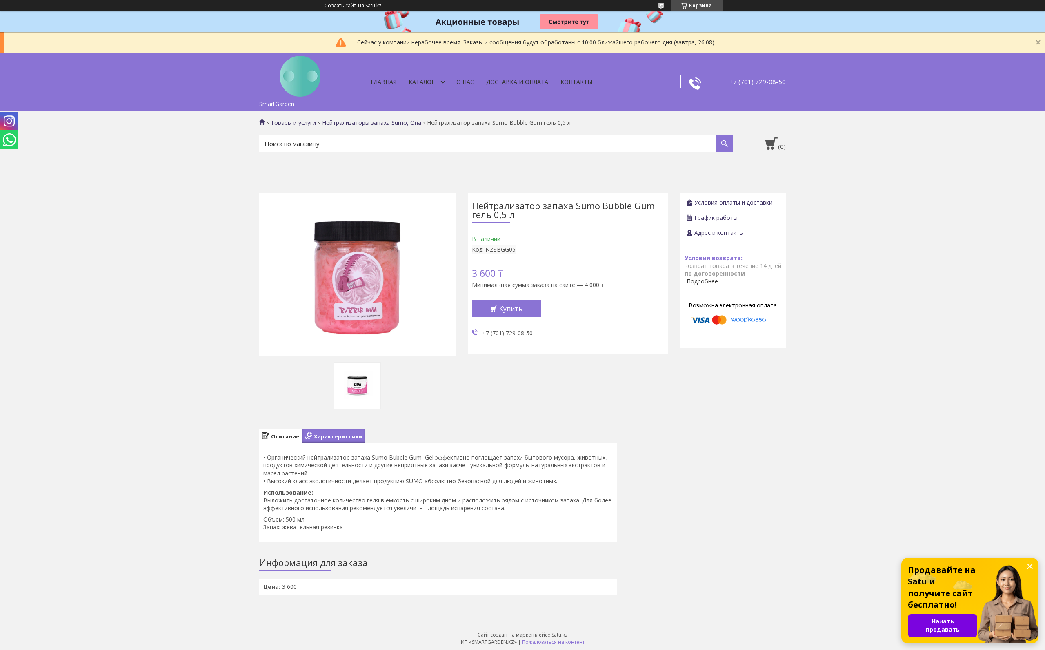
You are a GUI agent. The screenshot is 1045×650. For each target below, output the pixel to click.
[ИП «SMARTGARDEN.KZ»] (300, 75)
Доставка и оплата (517, 82)
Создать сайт (340, 6)
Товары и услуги (293, 122)
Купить (510, 308)
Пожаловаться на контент (553, 642)
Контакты (576, 82)
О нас (465, 82)
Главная (383, 82)
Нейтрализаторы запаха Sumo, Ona (371, 122)
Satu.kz (559, 634)
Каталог (422, 82)
